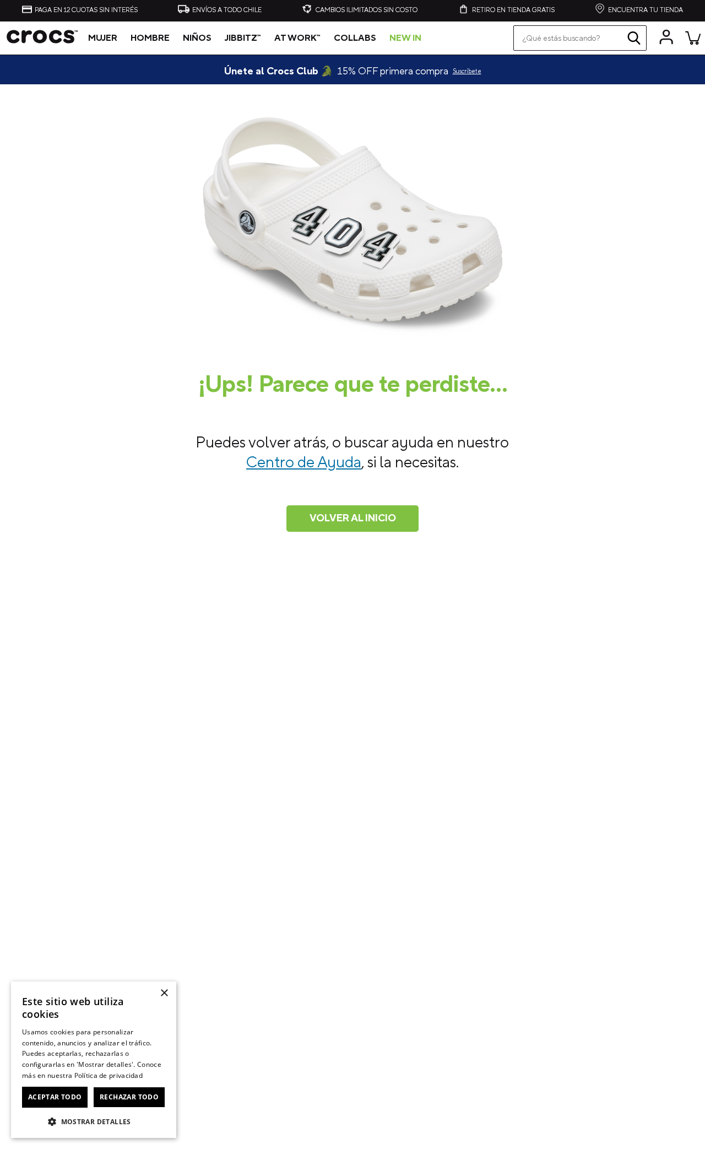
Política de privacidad (108, 1075)
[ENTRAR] (666, 37)
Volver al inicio (353, 518)
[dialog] (93, 1059)
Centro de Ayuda (303, 462)
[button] (93, 1121)
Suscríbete (467, 71)
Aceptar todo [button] (55, 1097)
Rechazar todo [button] (129, 1097)
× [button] (164, 993)
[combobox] (580, 38)
